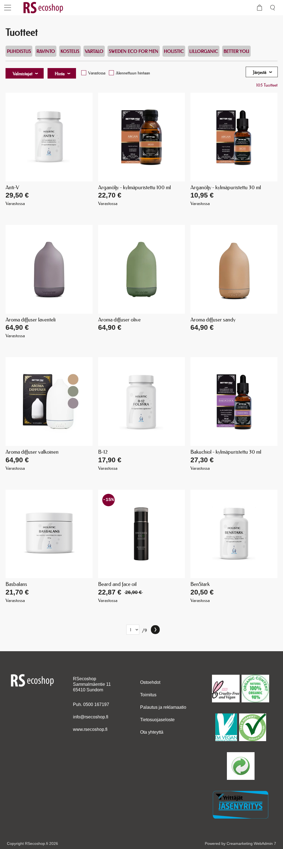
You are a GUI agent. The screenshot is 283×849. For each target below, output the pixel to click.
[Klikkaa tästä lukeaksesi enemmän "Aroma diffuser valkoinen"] (49, 401)
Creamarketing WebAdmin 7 (251, 843)
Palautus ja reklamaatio (163, 707)
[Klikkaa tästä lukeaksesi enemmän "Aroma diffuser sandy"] (233, 269)
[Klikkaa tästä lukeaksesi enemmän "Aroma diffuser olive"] (141, 269)
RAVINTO (45, 51)
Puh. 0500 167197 (91, 704)
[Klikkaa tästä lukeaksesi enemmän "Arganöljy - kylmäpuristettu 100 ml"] (141, 137)
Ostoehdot (150, 682)
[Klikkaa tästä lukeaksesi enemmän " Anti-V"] (49, 137)
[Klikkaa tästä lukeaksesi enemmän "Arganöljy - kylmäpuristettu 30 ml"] (233, 137)
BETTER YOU (236, 51)
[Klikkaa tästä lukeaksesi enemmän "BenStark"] (233, 534)
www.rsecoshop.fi (90, 729)
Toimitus (148, 694)
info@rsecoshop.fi (90, 717)
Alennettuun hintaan (133, 73)
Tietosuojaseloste (157, 719)
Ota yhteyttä (151, 732)
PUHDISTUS (19, 51)
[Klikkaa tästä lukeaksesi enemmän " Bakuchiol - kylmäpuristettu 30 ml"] (233, 401)
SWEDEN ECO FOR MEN (133, 51)
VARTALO (94, 51)
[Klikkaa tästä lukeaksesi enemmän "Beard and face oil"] (141, 534)
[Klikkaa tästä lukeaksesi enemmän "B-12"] (141, 401)
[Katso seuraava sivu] (155, 629)
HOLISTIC (174, 51)
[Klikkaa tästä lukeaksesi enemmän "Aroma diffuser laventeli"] (49, 269)
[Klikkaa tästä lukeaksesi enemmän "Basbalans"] (49, 534)
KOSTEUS (70, 51)
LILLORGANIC (203, 51)
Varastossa (96, 73)
